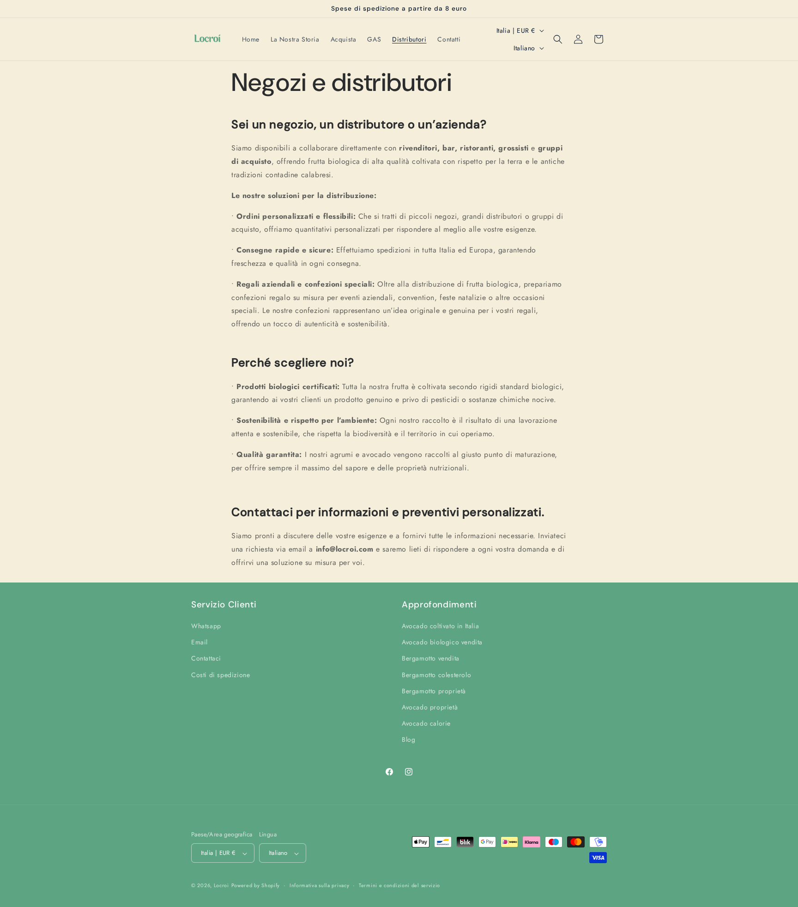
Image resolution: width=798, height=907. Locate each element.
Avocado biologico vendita (442, 642)
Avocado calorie (426, 723)
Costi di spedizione (220, 674)
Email (199, 642)
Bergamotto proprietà (434, 691)
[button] (558, 39)
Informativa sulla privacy (320, 885)
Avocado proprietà (430, 707)
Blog (408, 740)
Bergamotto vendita (430, 658)
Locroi (221, 885)
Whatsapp (206, 626)
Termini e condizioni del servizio (399, 885)
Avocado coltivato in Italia (440, 626)
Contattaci (206, 658)
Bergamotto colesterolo (436, 674)
